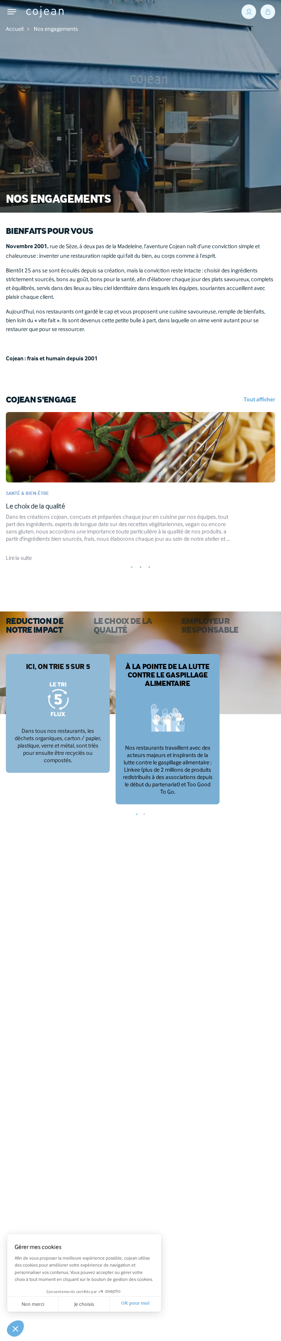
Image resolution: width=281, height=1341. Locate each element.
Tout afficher (259, 400)
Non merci (33, 1304)
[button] (132, 568)
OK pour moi (135, 1304)
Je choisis (84, 1304)
